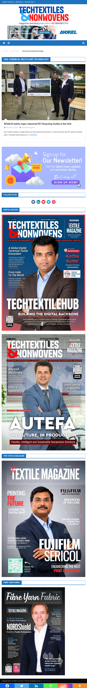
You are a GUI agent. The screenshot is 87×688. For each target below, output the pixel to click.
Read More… (33, 135)
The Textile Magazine (28, 127)
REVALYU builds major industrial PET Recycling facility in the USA (37, 123)
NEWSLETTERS (29, 2)
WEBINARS (19, 2)
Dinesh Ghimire (45, 681)
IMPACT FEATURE (8, 2)
